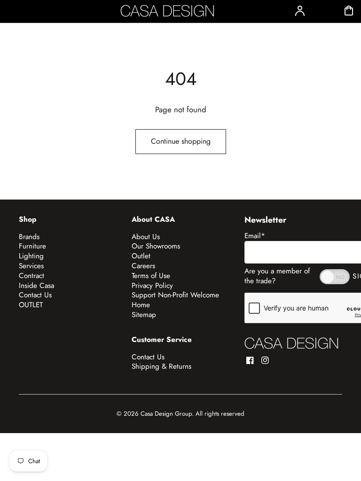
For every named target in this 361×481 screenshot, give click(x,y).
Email (254, 236)
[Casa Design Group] (291, 343)
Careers (143, 266)
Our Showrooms (156, 246)
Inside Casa (36, 285)
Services (31, 266)
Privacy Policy (152, 285)
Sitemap (144, 315)
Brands (29, 237)
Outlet (141, 256)
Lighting (31, 256)
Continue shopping (181, 141)
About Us (146, 237)
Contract (31, 276)
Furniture (32, 246)
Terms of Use (151, 276)
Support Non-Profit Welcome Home (175, 300)
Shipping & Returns (161, 366)
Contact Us (35, 295)
